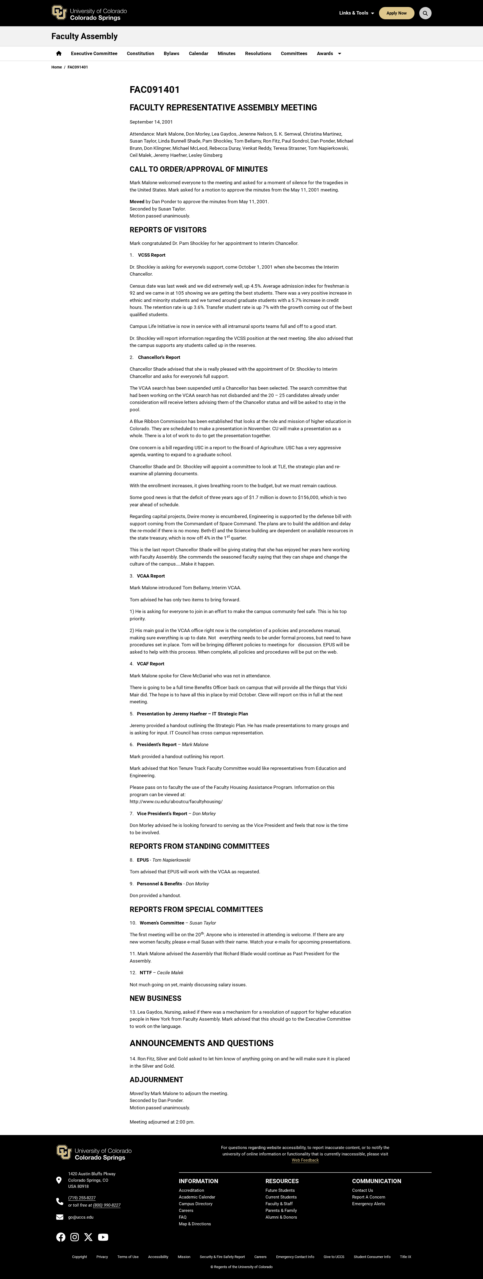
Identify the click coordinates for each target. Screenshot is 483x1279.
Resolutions (258, 53)
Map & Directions (195, 1223)
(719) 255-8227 (82, 1197)
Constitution (140, 53)
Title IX (405, 1257)
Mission (184, 1257)
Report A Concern (368, 1197)
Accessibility (158, 1257)
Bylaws (171, 53)
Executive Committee (94, 53)
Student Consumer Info (372, 1257)
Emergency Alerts (368, 1203)
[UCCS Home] (93, 13)
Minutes (227, 53)
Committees (294, 53)
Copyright (79, 1257)
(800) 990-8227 (106, 1205)
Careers (186, 1210)
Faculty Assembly (84, 36)
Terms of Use (128, 1257)
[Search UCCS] (425, 13)
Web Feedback (305, 1160)
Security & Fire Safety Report (222, 1257)
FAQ (182, 1217)
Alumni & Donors (281, 1217)
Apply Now (397, 13)
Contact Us (362, 1190)
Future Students (280, 1190)
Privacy (102, 1257)
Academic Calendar (197, 1197)
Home (56, 67)
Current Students (281, 1197)
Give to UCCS (334, 1257)
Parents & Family (281, 1210)
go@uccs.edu (80, 1217)
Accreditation (191, 1190)
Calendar (198, 53)
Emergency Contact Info (295, 1257)
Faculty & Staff (279, 1203)
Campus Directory (195, 1203)
